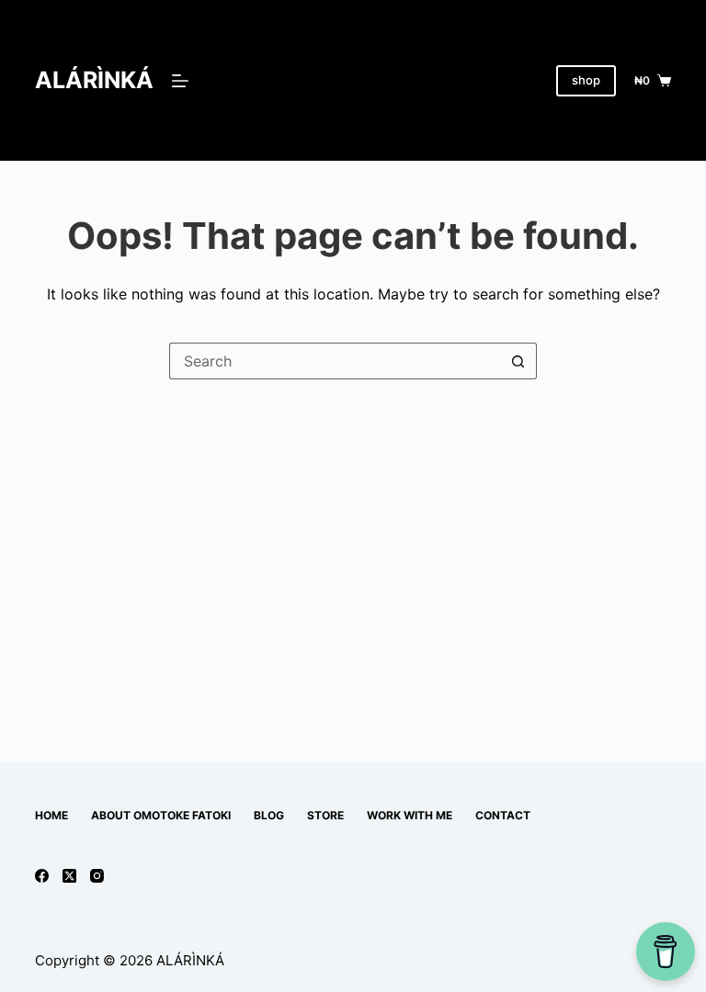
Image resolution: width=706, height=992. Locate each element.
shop (586, 80)
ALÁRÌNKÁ (94, 80)
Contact (502, 815)
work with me (409, 815)
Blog (269, 815)
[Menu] (180, 81)
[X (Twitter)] (69, 876)
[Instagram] (97, 876)
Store (325, 815)
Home (51, 815)
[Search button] (518, 361)
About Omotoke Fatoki (161, 815)
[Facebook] (42, 876)
